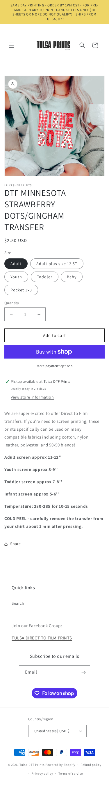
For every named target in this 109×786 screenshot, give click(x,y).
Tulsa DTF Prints (31, 764)
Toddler (44, 276)
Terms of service (70, 773)
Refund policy (91, 765)
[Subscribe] (83, 672)
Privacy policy (42, 773)
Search (18, 603)
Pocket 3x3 (21, 290)
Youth (16, 276)
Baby (71, 276)
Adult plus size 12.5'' (56, 263)
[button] (11, 45)
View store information (32, 397)
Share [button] (15, 543)
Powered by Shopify (60, 764)
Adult (16, 263)
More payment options (54, 366)
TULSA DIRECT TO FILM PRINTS (42, 638)
